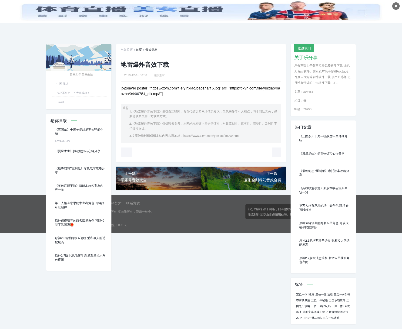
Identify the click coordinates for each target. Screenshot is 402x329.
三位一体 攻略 (324, 294)
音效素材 (151, 49)
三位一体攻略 (331, 317)
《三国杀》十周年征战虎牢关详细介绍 (79, 131)
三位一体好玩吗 (321, 306)
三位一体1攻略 (305, 294)
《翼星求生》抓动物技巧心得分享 (77, 151)
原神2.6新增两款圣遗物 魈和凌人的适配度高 (80, 240)
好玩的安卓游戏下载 (312, 312)
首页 (139, 49)
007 (138, 93)
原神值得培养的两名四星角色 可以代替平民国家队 (79, 222)
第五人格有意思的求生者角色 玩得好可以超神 (79, 205)
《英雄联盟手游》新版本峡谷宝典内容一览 (79, 188)
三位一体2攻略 (313, 317)
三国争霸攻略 (337, 300)
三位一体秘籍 (319, 300)
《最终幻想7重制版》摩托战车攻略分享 (80, 170)
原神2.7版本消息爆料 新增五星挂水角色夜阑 (80, 257)
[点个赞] (126, 152)
